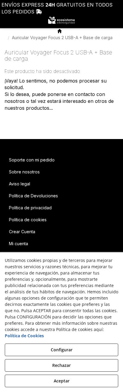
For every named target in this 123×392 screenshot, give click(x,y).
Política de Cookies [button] (24, 335)
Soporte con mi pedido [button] (32, 159)
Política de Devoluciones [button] (33, 195)
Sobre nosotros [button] (24, 171)
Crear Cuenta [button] (22, 231)
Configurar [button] (62, 350)
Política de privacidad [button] (30, 207)
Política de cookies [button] (28, 219)
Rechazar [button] (61, 365)
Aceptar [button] (62, 381)
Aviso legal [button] (19, 183)
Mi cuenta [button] (18, 243)
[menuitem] (61, 160)
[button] (61, 20)
